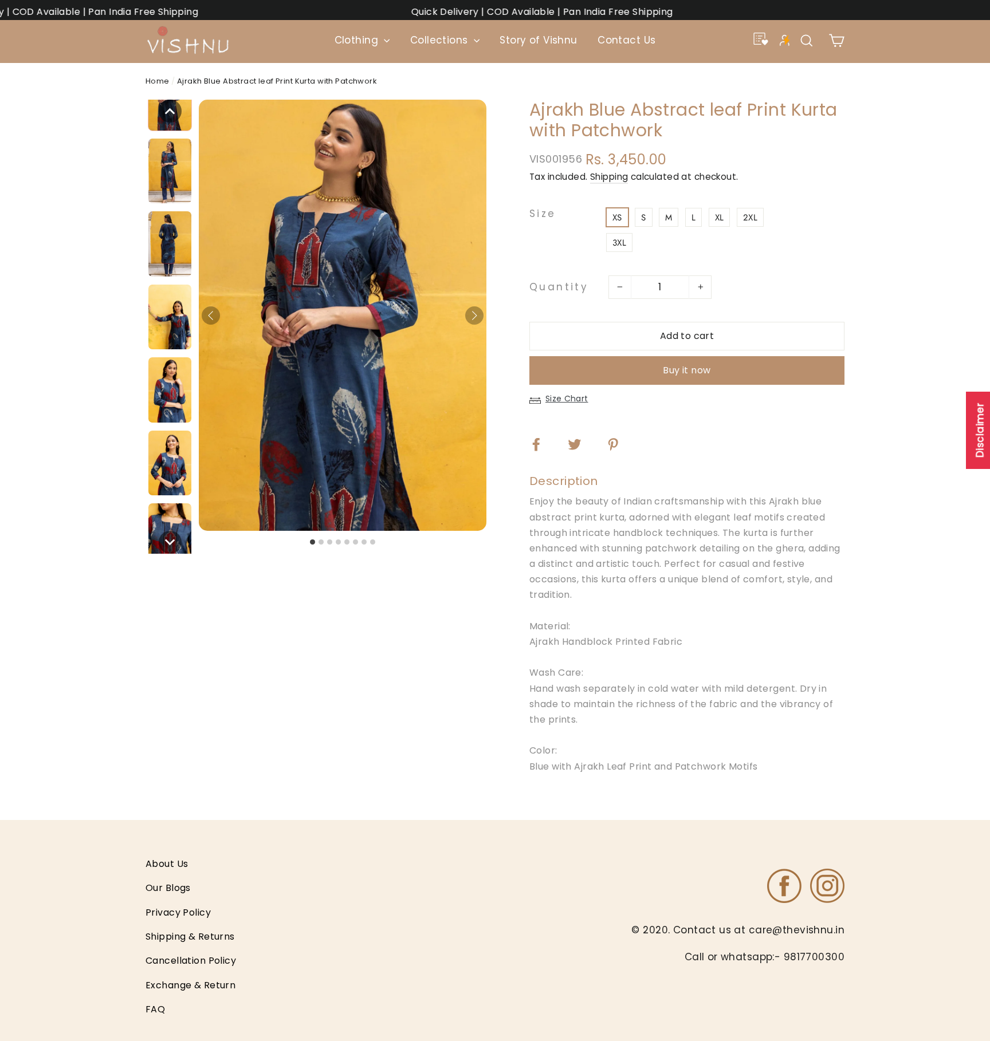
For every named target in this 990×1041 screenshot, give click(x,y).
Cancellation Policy (191, 960)
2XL (750, 217)
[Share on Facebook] (543, 443)
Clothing (358, 40)
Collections (440, 40)
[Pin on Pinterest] (620, 443)
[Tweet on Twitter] (582, 443)
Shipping (609, 177)
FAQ (155, 1009)
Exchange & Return (190, 985)
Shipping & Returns (190, 936)
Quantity (558, 287)
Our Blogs (168, 887)
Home (158, 81)
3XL (619, 242)
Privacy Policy (178, 912)
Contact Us (626, 40)
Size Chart (566, 398)
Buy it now (686, 370)
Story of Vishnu (538, 40)
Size (542, 214)
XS (617, 217)
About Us (167, 863)
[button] (170, 111)
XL (719, 217)
